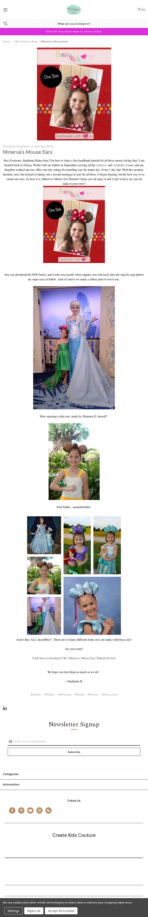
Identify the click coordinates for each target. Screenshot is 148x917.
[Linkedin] (5, 708)
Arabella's (119, 165)
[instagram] (39, 810)
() (143, 9)
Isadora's (101, 165)
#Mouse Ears (109, 694)
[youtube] (30, 810)
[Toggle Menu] (5, 9)
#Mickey (49, 694)
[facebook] (12, 810)
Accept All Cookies (61, 911)
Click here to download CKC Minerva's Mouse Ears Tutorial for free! (74, 658)
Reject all (33, 911)
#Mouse (92, 694)
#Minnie (79, 694)
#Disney (35, 694)
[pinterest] (21, 810)
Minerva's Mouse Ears (27, 152)
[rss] (48, 810)
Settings (13, 911)
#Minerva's (64, 694)
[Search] (3, 23)
